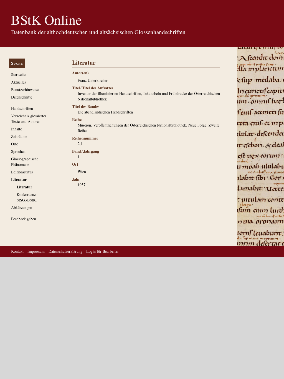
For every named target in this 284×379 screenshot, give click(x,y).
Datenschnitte (21, 97)
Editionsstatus (22, 172)
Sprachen (18, 151)
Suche (17, 63)
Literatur (19, 179)
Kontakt (17, 251)
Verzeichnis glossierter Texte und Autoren (28, 118)
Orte (14, 143)
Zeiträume (19, 136)
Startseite (18, 74)
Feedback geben (23, 218)
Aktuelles (18, 82)
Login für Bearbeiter (102, 251)
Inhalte (16, 129)
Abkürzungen (21, 207)
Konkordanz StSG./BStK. (27, 197)
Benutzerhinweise (25, 89)
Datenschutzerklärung (65, 251)
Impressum (36, 251)
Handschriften (22, 108)
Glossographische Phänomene (24, 161)
